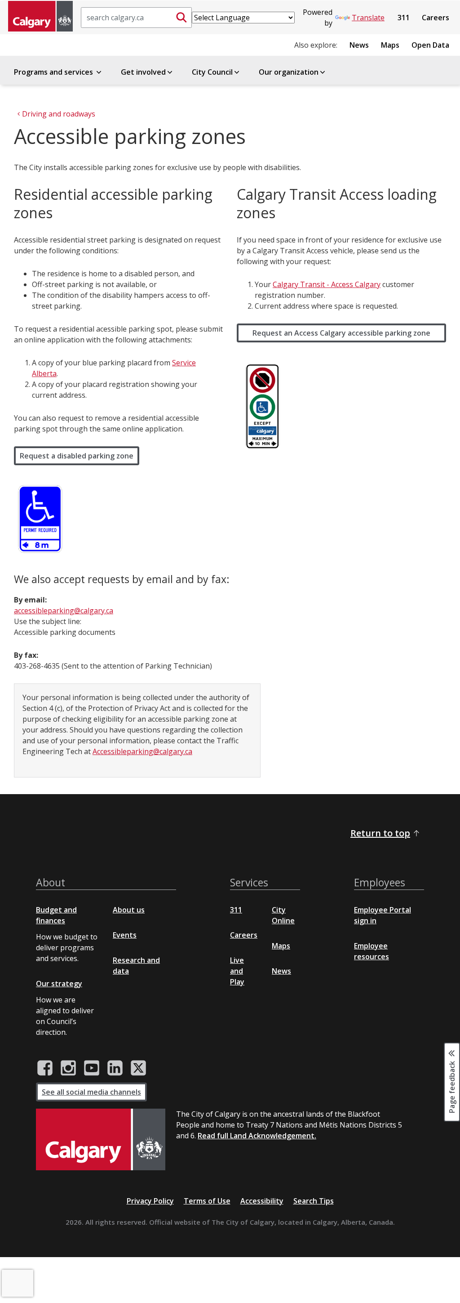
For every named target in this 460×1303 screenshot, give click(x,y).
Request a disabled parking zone (76, 456)
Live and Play (237, 971)
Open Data (430, 45)
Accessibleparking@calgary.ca (142, 751)
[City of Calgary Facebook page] (45, 1068)
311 (404, 17)
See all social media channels (91, 1092)
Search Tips (313, 1201)
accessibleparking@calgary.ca (63, 611)
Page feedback (452, 1086)
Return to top (380, 833)
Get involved (143, 72)
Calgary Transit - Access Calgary (326, 284)
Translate (368, 17)
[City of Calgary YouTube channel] (92, 1068)
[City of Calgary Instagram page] (68, 1068)
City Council (212, 72)
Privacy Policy (150, 1201)
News (359, 45)
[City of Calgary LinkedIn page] (115, 1068)
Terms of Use (207, 1201)
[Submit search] (181, 17)
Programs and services (54, 72)
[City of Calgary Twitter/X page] (138, 1068)
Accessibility (261, 1201)
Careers (435, 17)
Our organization (288, 72)
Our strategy (59, 983)
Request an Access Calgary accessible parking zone (341, 333)
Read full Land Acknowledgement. (257, 1136)
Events (125, 935)
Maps (390, 45)
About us (129, 910)
